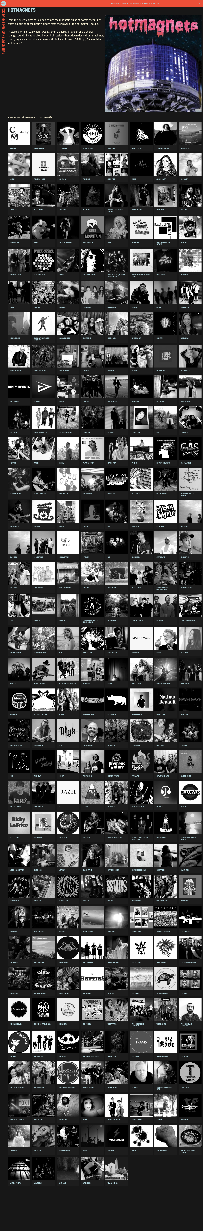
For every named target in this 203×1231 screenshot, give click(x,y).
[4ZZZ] (20, 3)
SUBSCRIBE (115, 3)
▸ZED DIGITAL (149, 3)
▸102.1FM (137, 3)
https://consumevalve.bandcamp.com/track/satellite (30, 117)
